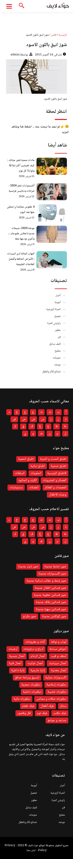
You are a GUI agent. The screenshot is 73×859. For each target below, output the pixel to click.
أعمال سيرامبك (57, 663)
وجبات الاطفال (57, 494)
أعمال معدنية (58, 670)
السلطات (20, 473)
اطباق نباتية (37, 466)
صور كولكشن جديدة (54, 616)
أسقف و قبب (58, 656)
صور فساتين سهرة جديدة (51, 609)
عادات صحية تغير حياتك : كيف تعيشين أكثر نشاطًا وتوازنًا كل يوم (20, 165)
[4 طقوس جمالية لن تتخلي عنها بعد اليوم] (51, 212)
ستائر (63, 706)
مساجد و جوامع (57, 720)
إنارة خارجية (37, 670)
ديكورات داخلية (32, 692)
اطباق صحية (58, 466)
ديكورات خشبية (56, 692)
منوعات (57, 357)
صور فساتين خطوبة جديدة (50, 595)
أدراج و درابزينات (33, 649)
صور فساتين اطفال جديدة (50, 588)
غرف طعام (28, 706)
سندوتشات (16, 487)
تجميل (57, 316)
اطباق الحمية (26, 459)
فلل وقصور (24, 713)
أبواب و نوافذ (58, 642)
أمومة (58, 302)
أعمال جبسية (17, 656)
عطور (58, 330)
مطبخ (58, 351)
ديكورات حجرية (30, 684)
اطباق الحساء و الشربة (53, 459)
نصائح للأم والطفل (51, 371)
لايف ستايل (55, 344)
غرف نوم (42, 713)
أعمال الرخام (38, 656)
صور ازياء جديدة (28, 566)
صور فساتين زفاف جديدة (51, 602)
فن (59, 337)
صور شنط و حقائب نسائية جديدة (46, 581)
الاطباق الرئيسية (56, 473)
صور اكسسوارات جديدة (52, 573)
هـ (41, 433)
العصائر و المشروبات (54, 480)
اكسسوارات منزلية (55, 677)
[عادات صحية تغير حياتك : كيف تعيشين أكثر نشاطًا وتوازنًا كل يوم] (51, 166)
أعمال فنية (15, 663)
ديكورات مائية (22, 699)
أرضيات (13, 649)
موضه (57, 364)
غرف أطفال (47, 706)
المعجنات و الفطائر (55, 487)
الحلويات (36, 473)
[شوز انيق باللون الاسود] (36, 76)
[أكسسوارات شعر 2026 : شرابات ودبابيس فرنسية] (51, 191)
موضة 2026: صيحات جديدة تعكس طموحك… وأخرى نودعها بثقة (21, 233)
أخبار (58, 295)
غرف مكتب (59, 713)
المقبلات (34, 487)
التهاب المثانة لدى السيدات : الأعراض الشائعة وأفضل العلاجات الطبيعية (20, 259)
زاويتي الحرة (54, 323)
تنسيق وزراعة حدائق (27, 677)
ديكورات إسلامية (56, 684)
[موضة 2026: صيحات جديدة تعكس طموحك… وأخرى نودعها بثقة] (51, 234)
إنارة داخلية (17, 670)
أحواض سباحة (57, 649)
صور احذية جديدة (55, 566)
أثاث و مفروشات (35, 642)
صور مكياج (29, 616)
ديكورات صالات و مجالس (51, 699)
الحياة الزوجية (53, 309)
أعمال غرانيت (35, 663)
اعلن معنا (31, 850)
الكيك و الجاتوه (27, 480)
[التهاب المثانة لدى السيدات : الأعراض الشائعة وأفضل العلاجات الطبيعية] (51, 259)
